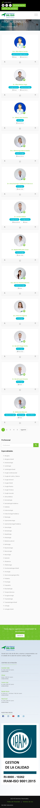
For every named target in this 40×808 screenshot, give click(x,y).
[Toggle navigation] (36, 15)
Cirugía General (9, 479)
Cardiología (8, 466)
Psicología (7, 582)
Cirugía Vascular (9, 493)
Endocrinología (9, 510)
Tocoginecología (9, 595)
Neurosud (4, 699)
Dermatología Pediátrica (11, 503)
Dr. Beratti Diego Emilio (20, 346)
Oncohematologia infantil (12, 568)
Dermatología (8, 500)
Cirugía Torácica (9, 490)
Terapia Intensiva (9, 592)
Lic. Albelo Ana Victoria (20, 117)
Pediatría (7, 578)
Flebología (7, 517)
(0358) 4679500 (7, 2)
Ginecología (8, 527)
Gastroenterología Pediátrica (13, 524)
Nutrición (7, 558)
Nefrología (8, 544)
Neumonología (9, 548)
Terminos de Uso (28, 802)
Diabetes (7, 507)
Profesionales (11, 27)
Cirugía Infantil (9, 483)
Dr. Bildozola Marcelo (20, 412)
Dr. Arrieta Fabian (20, 216)
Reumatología (8, 588)
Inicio (3, 27)
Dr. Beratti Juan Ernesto (20, 379)
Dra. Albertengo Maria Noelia (20, 150)
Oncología (7, 571)
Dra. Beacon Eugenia (20, 316)
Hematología (8, 531)
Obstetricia (8, 561)
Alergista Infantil (9, 459)
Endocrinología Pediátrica (12, 514)
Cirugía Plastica (9, 486)
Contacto (20, 635)
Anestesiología (9, 462)
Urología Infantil (9, 609)
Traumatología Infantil (11, 602)
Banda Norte (5, 691)
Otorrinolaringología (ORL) (12, 575)
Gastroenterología (10, 520)
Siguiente (23, 430)
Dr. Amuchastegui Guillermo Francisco (20, 183)
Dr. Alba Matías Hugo (20, 84)
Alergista (7, 456)
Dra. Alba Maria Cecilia (20, 51)
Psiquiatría (8, 585)
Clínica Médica (9, 497)
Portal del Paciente (10, 8)
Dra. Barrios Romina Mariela (20, 283)
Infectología (8, 537)
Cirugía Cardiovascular (11, 473)
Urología (7, 606)
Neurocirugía (8, 551)
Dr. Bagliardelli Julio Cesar (20, 249)
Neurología (8, 554)
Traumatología (9, 599)
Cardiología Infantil (10, 469)
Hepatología (8, 534)
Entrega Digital (19, 5)
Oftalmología (8, 565)
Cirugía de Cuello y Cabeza (12, 476)
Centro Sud (4, 682)
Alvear (3, 675)
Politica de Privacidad (13, 802)
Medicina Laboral (9, 541)
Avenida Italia (5, 668)
